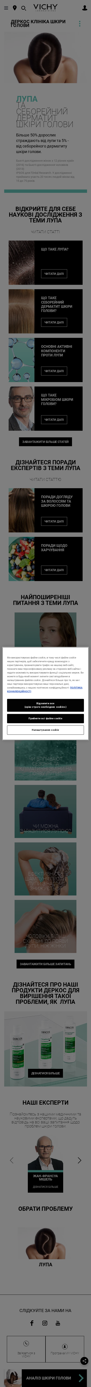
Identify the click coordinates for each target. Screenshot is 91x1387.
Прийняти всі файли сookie (45, 718)
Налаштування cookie (45, 729)
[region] (45, 693)
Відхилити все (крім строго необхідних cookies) (45, 705)
